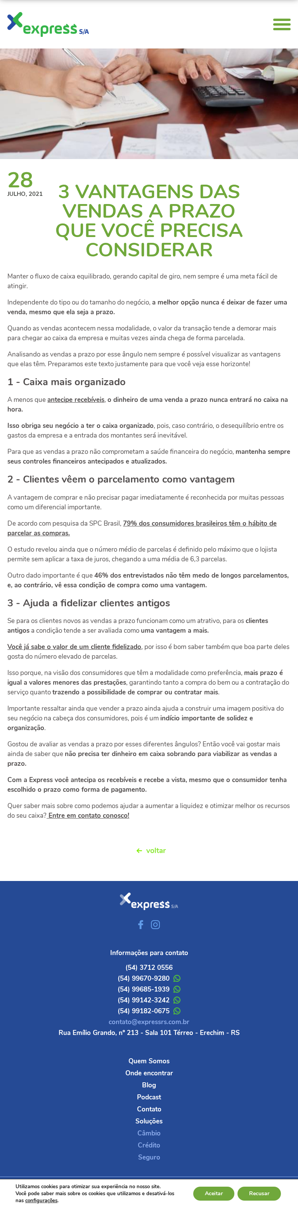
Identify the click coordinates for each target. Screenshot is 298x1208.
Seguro (149, 1157)
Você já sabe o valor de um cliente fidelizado (74, 646)
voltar (156, 851)
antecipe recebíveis (75, 399)
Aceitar (214, 1193)
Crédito (149, 1145)
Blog (149, 1085)
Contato (149, 1109)
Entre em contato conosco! (88, 815)
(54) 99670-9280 (144, 978)
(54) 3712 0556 (149, 967)
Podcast (149, 1097)
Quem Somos (149, 1061)
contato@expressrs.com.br (149, 1022)
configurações (41, 1200)
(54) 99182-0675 (144, 1011)
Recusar (259, 1193)
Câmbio (149, 1133)
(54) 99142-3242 (144, 1000)
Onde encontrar (149, 1073)
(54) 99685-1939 (144, 989)
